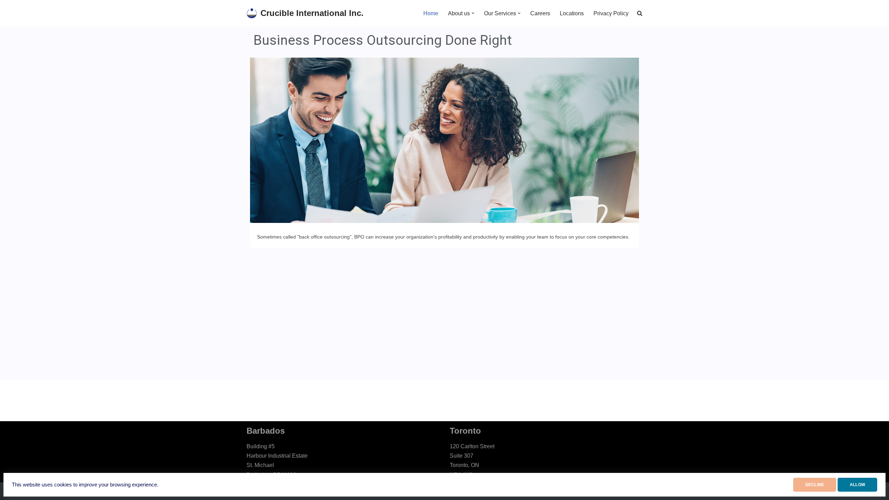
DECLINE (814, 484)
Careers (540, 13)
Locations (572, 13)
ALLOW (857, 484)
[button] (473, 13)
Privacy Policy (611, 13)
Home (430, 13)
